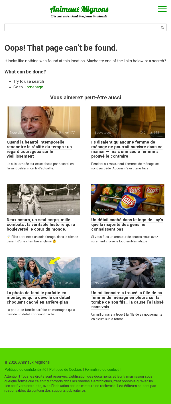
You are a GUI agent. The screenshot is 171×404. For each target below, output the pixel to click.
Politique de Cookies (65, 369)
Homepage (33, 87)
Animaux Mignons (79, 9)
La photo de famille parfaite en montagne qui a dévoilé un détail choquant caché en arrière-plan (38, 297)
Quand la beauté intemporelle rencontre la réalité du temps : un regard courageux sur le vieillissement (39, 149)
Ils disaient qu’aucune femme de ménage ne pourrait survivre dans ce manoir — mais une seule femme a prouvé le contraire (127, 149)
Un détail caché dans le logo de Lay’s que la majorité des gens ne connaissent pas (127, 224)
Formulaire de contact (102, 369)
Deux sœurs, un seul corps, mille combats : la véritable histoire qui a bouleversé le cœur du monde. (41, 224)
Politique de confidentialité (25, 369)
